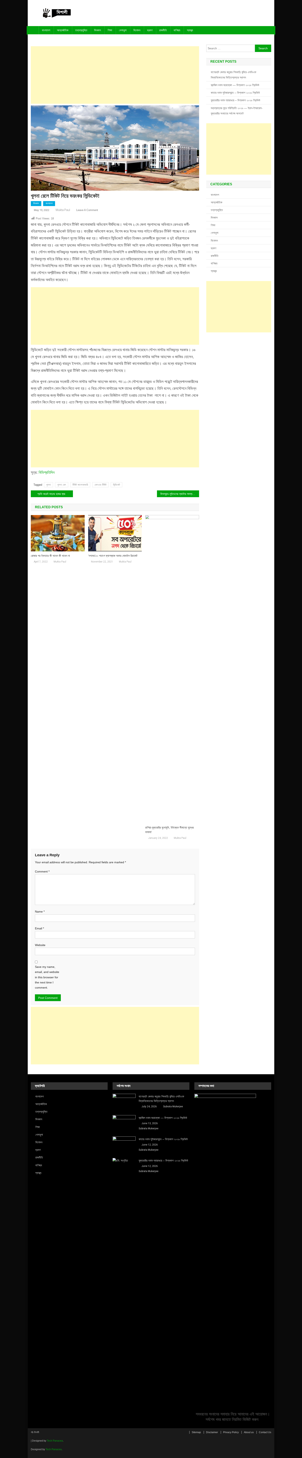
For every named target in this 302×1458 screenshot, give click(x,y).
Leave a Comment (87, 210)
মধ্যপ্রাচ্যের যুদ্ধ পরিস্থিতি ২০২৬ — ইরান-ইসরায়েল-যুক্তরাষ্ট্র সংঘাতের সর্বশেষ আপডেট (237, 110)
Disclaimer (212, 1432)
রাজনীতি (163, 30)
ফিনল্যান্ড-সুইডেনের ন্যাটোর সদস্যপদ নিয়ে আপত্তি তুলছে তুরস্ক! (179, 494)
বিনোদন (136, 30)
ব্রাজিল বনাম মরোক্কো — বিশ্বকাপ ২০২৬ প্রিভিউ (235, 85)
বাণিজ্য (177, 30)
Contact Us (265, 1432)
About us (249, 1432)
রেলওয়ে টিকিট (100, 484)
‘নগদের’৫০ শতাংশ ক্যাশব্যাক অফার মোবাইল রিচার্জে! (112, 555)
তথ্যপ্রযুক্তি (81, 30)
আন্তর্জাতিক (62, 30)
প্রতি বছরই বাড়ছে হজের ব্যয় (51, 494)
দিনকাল (97, 30)
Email (39, 928)
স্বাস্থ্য (190, 30)
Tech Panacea (55, 1440)
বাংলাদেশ (46, 30)
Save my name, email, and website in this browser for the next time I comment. (47, 977)
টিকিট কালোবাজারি (80, 484)
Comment (42, 871)
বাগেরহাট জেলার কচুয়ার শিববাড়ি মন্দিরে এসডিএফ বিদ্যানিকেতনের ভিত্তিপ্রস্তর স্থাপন (233, 74)
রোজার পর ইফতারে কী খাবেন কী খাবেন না (50, 555)
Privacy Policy (231, 1432)
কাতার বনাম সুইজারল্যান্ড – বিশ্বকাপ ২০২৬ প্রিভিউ (235, 92)
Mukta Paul (63, 210)
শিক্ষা (110, 30)
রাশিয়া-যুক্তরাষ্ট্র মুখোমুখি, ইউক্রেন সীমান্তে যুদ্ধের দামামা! (169, 830)
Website (40, 945)
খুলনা (48, 484)
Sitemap (196, 1432)
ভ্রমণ (149, 30)
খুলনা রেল (61, 484)
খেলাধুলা (123, 30)
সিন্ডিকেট (116, 484)
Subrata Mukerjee (173, 1106)
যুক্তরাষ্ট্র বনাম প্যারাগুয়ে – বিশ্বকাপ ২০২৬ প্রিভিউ (235, 100)
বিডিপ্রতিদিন (46, 472)
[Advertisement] (115, 75)
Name (40, 911)
